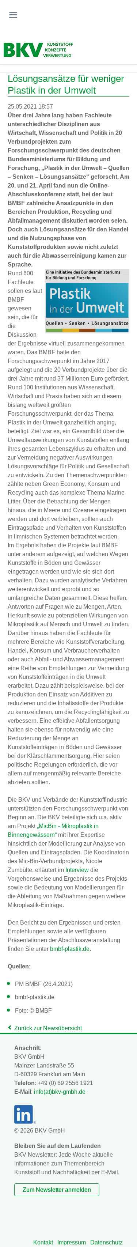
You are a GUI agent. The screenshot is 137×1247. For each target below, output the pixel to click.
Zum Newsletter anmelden (57, 1190)
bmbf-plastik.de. (70, 949)
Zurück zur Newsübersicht (48, 1028)
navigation (13, 15)
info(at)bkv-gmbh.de (59, 1092)
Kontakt (43, 1242)
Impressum (71, 1242)
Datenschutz (106, 1242)
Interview (77, 870)
